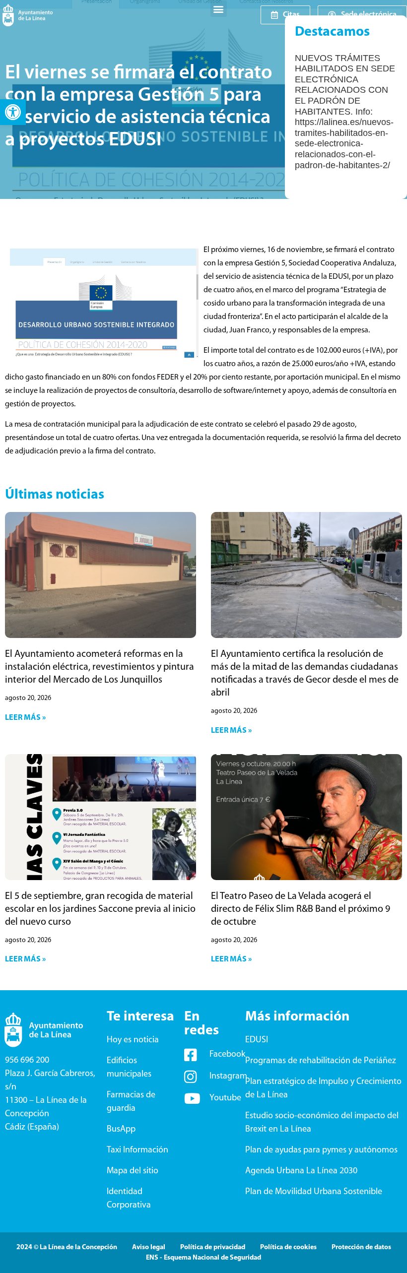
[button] (13, 112)
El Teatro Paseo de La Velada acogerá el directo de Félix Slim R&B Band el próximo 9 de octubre (300, 909)
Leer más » (25, 718)
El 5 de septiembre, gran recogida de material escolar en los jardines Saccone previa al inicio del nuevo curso (100, 909)
